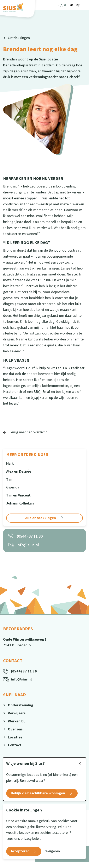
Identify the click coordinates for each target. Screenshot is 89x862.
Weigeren (52, 851)
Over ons (15, 729)
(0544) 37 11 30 (30, 536)
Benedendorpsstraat (65, 250)
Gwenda (12, 487)
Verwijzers (16, 713)
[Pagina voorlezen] (78, 5)
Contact (15, 745)
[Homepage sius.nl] (13, 7)
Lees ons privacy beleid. (24, 838)
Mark (10, 463)
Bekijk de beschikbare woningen (38, 793)
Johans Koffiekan (20, 503)
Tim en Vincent (18, 495)
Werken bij (16, 721)
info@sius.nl (28, 544)
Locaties (15, 737)
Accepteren (20, 851)
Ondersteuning (20, 705)
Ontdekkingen (19, 37)
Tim (9, 479)
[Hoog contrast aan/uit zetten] (72, 5)
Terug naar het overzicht (27, 432)
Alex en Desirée (18, 471)
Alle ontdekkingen (41, 517)
